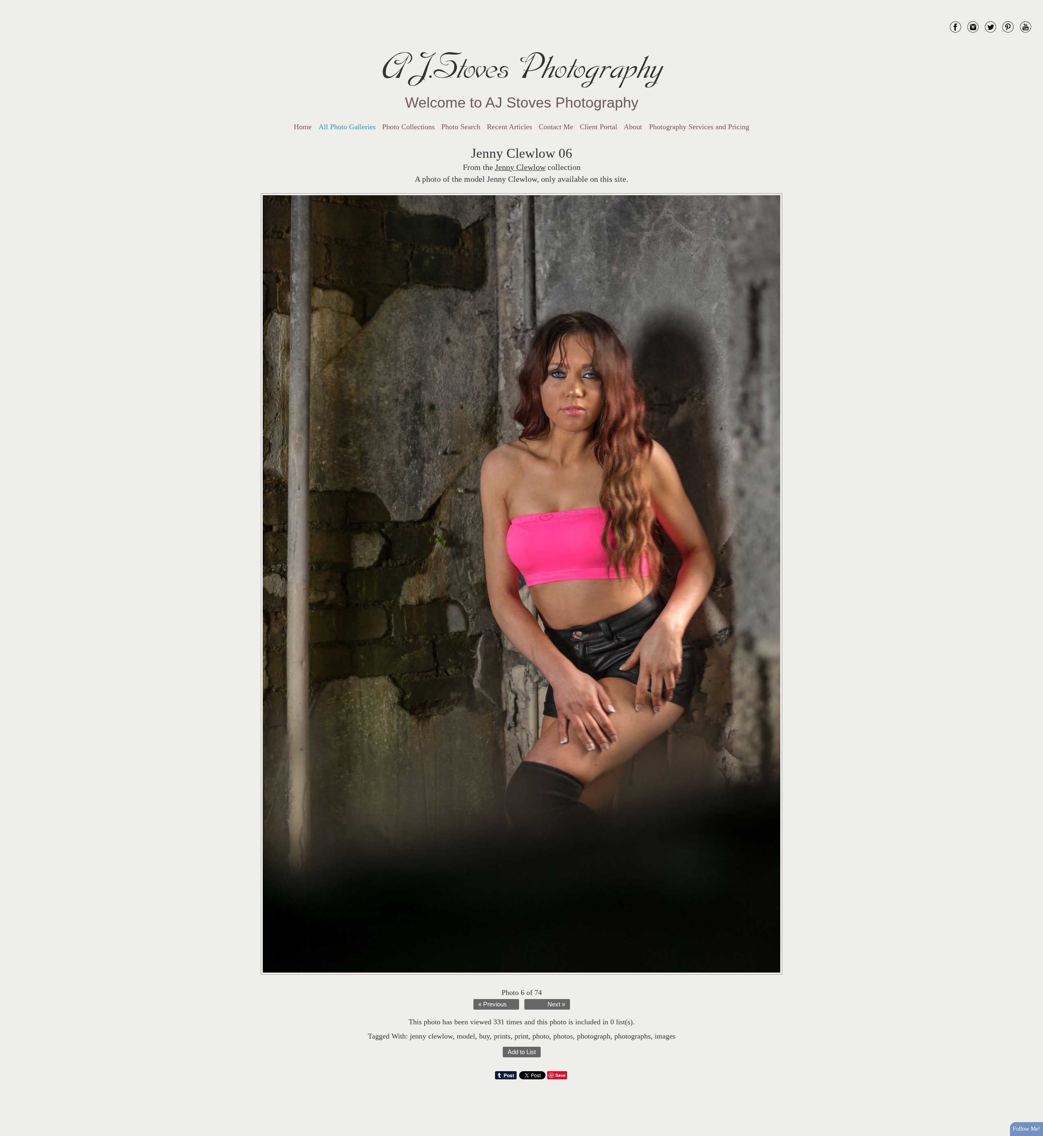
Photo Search (460, 127)
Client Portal (598, 127)
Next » (556, 1004)
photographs (632, 1036)
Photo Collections (408, 127)
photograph (593, 1036)
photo (541, 1036)
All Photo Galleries (347, 127)
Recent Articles (509, 127)
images (665, 1036)
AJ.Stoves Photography (521, 67)
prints (502, 1036)
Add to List (522, 1052)
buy (484, 1036)
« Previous (492, 1004)
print (521, 1036)
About (633, 127)
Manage (1032, 4)
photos (563, 1036)
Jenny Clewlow (520, 167)
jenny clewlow (431, 1036)
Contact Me (556, 127)
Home (303, 127)
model (466, 1036)
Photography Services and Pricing (699, 127)
